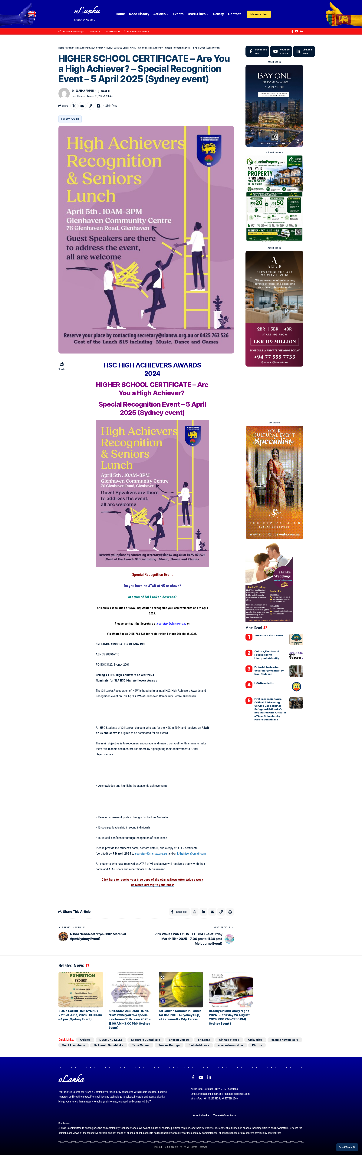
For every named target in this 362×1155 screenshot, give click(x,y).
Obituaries (255, 1039)
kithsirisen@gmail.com (191, 853)
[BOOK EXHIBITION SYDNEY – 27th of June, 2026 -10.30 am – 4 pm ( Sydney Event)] (80, 989)
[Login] (277, 14)
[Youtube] (281, 51)
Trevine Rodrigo (169, 1045)
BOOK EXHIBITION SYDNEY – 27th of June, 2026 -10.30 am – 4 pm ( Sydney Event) (80, 1015)
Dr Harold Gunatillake (145, 1039)
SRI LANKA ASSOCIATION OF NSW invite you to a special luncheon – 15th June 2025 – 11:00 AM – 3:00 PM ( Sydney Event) (130, 1019)
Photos (257, 1045)
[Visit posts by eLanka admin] (64, 93)
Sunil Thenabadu (73, 1045)
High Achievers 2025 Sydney (89, 47)
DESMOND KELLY (110, 1039)
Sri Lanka (204, 1039)
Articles (85, 1039)
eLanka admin (84, 90)
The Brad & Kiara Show (268, 635)
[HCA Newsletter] (296, 687)
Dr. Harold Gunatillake (108, 1045)
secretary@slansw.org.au (171, 623)
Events (69, 47)
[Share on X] (74, 106)
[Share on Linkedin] (203, 912)
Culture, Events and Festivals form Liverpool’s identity (266, 655)
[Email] (82, 106)
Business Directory (138, 31)
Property (95, 31)
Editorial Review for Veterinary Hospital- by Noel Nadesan (269, 670)
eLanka (87, 11)
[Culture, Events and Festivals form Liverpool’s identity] (296, 655)
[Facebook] (292, 31)
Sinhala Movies (199, 1045)
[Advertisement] (274, 394)
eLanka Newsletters (284, 1039)
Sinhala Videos (229, 1039)
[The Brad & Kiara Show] (296, 639)
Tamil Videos (141, 1045)
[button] (285, 14)
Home (61, 47)
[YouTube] (296, 31)
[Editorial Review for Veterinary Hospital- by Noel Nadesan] (296, 671)
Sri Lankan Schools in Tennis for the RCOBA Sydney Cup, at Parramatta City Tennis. (180, 1015)
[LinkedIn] (301, 31)
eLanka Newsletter (230, 1045)
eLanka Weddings (73, 31)
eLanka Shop (113, 31)
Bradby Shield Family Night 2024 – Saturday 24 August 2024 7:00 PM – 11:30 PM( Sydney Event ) (229, 1017)
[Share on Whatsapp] (195, 912)
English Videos (179, 1039)
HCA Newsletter (264, 683)
